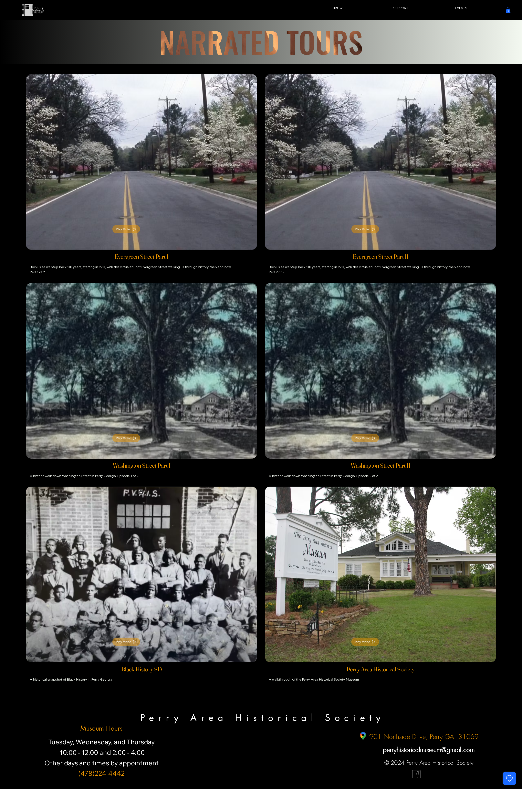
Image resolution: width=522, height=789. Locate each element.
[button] (508, 10)
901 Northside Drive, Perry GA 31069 (424, 736)
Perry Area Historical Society (262, 718)
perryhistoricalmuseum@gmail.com (429, 749)
